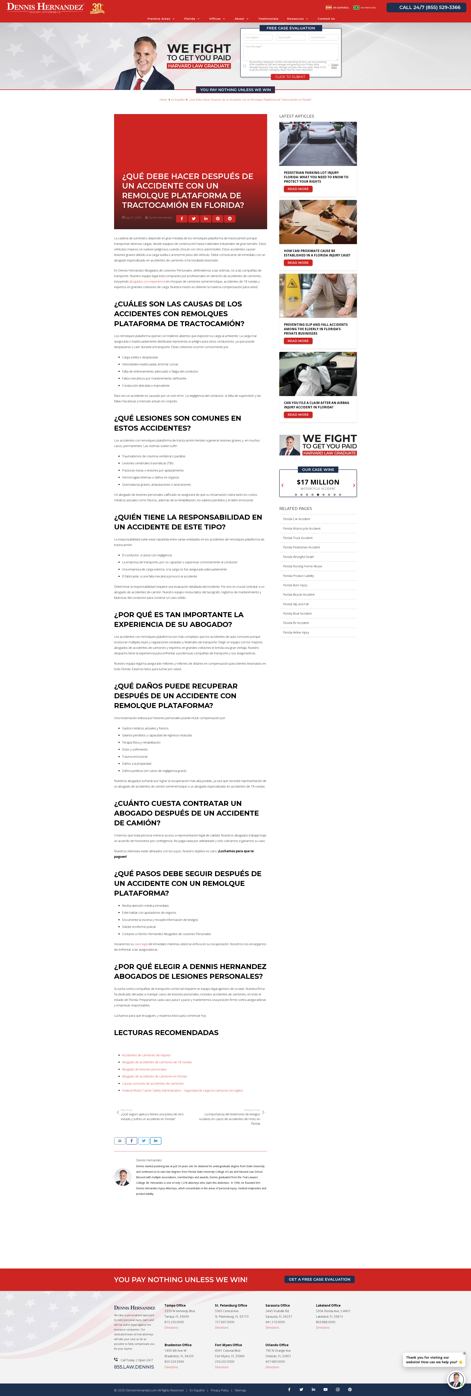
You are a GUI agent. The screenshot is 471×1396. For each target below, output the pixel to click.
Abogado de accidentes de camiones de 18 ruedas (157, 1062)
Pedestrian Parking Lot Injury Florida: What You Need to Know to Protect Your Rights (316, 177)
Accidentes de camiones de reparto (146, 1055)
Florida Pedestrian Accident (301, 547)
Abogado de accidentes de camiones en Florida (154, 1076)
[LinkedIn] (313, 1389)
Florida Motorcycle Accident (302, 528)
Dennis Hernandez (149, 1160)
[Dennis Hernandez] (125, 1177)
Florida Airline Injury (296, 632)
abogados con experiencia (147, 281)
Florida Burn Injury (295, 585)
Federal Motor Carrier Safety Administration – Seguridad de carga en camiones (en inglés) (182, 1090)
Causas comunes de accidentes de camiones (153, 1083)
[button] (282, 485)
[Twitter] (301, 1389)
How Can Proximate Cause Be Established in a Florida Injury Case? (317, 253)
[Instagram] (337, 1389)
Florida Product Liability (298, 576)
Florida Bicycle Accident (299, 594)
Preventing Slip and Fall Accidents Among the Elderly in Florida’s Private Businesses (316, 329)
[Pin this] (217, 219)
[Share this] (181, 219)
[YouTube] (325, 1389)
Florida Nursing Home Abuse (302, 566)
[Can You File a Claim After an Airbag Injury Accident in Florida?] (318, 377)
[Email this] (119, 1141)
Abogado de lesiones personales (144, 1069)
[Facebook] (289, 1389)
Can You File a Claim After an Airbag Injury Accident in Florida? (316, 405)
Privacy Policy (334, 66)
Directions (171, 1327)
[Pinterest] (350, 1389)
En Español (197, 1390)
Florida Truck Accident (298, 538)
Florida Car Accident (296, 519)
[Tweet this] (193, 219)
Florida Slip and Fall (296, 604)
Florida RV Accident (296, 623)
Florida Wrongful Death (298, 557)
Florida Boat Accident (297, 613)
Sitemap (240, 1390)
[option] (318, 484)
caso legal (141, 944)
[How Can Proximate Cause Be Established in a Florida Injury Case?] (318, 225)
